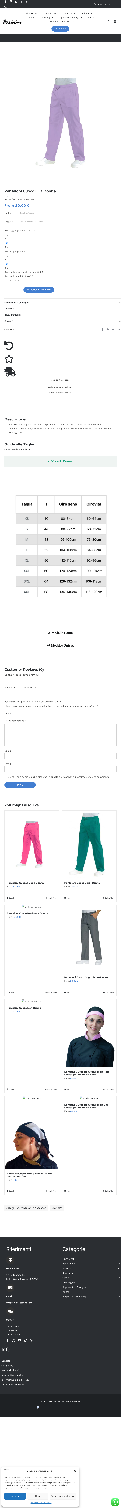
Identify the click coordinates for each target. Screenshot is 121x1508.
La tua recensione (15, 720)
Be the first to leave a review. (19, 199)
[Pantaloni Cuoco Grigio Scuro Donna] (89, 939)
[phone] (5, 7)
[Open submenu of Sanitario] (118, 1273)
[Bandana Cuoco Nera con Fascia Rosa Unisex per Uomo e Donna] (89, 1033)
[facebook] (5, 1)
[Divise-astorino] (12, 20)
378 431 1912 (12, 1330)
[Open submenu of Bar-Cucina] (118, 1263)
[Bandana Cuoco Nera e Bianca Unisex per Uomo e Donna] (32, 1132)
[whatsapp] (27, 1)
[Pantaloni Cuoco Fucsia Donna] (32, 845)
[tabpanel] (60, 547)
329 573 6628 (13, 1334)
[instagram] (11, 1)
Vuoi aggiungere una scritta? (20, 230)
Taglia (8, 212)
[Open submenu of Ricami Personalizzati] (118, 1296)
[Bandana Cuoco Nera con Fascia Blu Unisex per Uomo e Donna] (89, 1098)
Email (8, 763)
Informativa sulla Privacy (41, 1503)
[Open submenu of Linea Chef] (118, 1259)
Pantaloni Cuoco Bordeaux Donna (27, 913)
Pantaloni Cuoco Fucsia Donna (25, 883)
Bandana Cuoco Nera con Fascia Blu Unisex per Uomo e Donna (86, 1106)
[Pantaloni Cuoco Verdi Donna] (89, 845)
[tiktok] (22, 1)
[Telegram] (113, 329)
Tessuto (9, 221)
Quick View (52, 898)
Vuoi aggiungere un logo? (18, 251)
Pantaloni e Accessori (33, 1208)
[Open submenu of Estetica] (118, 1268)
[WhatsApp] (107, 329)
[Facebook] (102, 329)
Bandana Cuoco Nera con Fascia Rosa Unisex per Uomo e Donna (87, 1073)
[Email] (118, 329)
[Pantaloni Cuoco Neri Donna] (32, 1001)
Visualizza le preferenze (63, 1496)
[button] (74, 1470)
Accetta (15, 1496)
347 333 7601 (13, 1326)
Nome (8, 750)
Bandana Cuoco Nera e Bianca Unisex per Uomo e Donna (29, 1175)
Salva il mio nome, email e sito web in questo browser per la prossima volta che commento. (58, 776)
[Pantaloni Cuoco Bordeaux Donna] (32, 907)
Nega (37, 1496)
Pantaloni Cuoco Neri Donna (24, 1007)
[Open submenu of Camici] (118, 1278)
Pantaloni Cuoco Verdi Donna (82, 883)
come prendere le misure (17, 449)
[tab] (60, 461)
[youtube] (16, 1)
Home (37, 38)
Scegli (11, 898)
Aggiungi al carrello (39, 290)
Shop (47, 38)
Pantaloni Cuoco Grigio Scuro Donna (86, 977)
